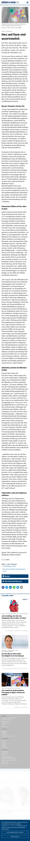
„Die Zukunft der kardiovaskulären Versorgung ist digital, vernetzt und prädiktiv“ (13, 692)
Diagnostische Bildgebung (9, 718)
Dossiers (4, 731)
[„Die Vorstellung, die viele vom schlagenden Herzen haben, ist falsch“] (15, 605)
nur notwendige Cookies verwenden (15, 832)
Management (5, 723)
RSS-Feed (4, 747)
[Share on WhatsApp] (14, 587)
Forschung (4, 726)
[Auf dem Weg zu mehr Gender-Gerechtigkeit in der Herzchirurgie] (15, 642)
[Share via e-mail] (21, 587)
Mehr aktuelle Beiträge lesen (13, 581)
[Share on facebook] (3, 587)
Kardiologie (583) (10, 566)
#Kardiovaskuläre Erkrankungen (21, 630)
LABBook (4, 734)
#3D (6, 630)
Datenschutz (5, 762)
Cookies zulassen (15, 836)
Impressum (5, 764)
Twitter (4, 742)
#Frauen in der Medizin (23, 668)
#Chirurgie (5, 668)
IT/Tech (4, 725)
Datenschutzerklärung (12, 825)
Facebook (4, 740)
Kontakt (4, 755)
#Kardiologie (10, 630)
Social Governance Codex (9, 760)
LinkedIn (4, 745)
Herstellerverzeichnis (8, 736)
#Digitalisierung (18, 707)
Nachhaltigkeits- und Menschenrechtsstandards (9, 757)
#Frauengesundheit (12, 668)
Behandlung (5, 721)
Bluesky (4, 744)
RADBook (4, 732)
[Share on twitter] (6, 587)
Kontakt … (7, 576)
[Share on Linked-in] (10, 587)
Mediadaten (5, 751)
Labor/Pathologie (6, 719)
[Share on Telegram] (17, 587)
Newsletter (5, 753)
